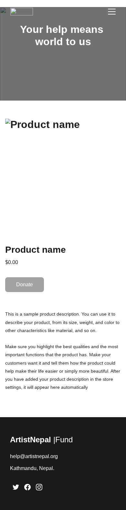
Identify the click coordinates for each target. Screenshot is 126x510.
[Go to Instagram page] (39, 487)
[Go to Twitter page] (16, 487)
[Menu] (112, 12)
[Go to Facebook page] (27, 487)
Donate (24, 284)
